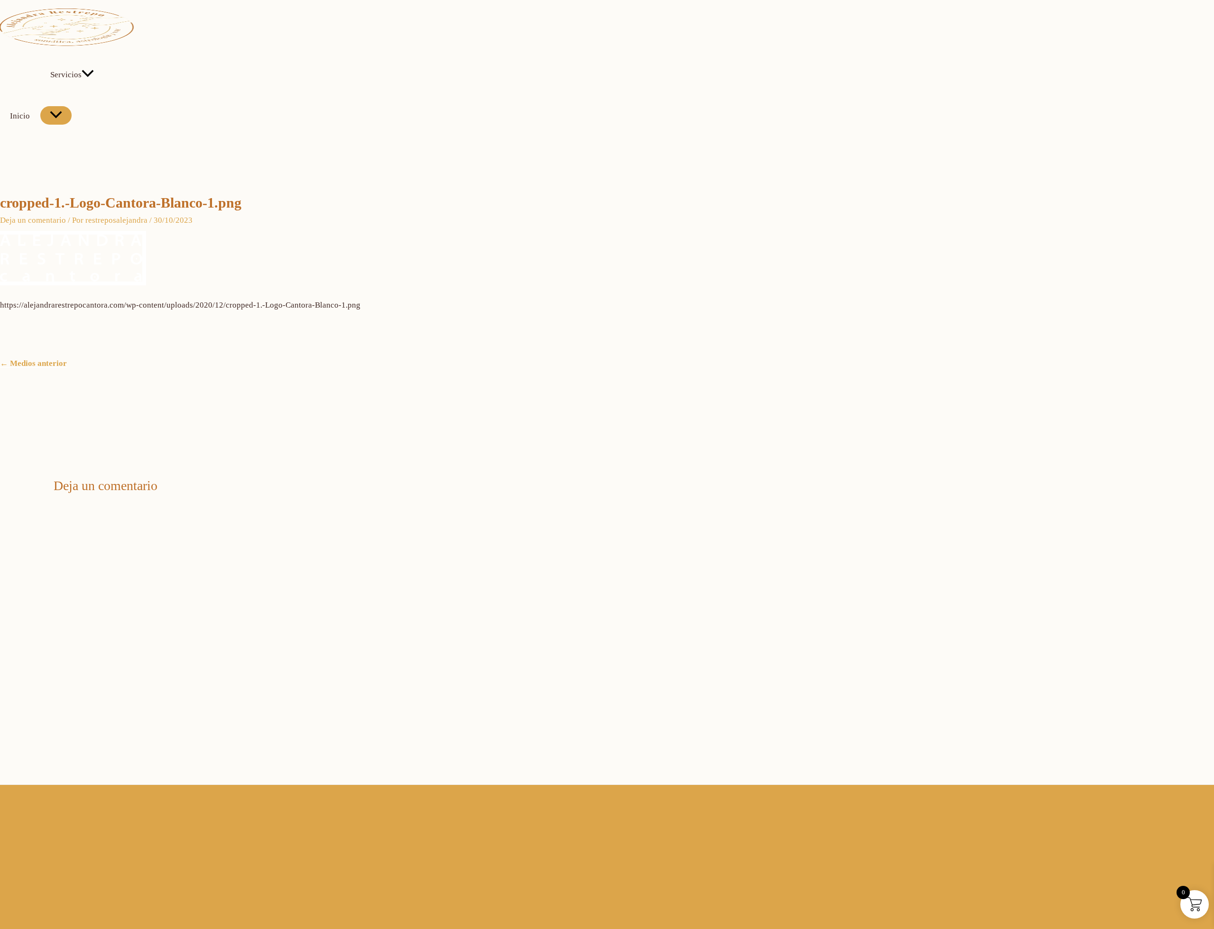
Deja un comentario (33, 220)
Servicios (66, 74)
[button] (88, 74)
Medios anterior (33, 363)
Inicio (20, 115)
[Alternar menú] (56, 115)
